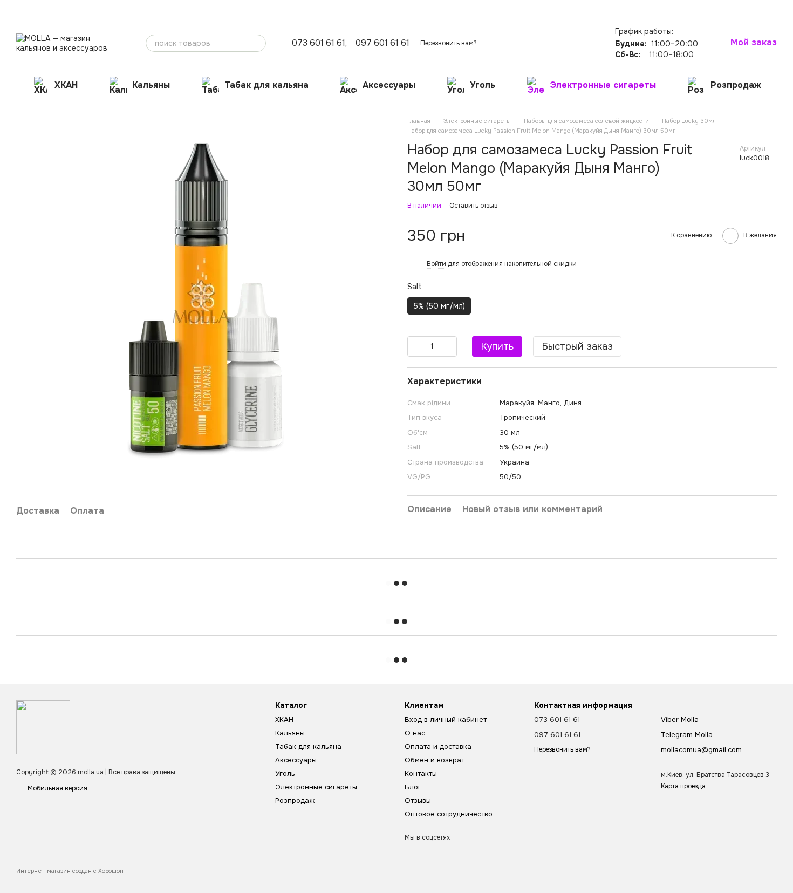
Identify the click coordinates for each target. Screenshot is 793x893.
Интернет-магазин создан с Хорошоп (70, 871)
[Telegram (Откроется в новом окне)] (585, 8)
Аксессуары (389, 85)
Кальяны (151, 85)
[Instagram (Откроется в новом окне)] (572, 8)
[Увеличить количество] (448, 346)
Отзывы (244, 8)
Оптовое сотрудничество (304, 8)
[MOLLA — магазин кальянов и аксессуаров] (43, 726)
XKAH (66, 85)
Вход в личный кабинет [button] (446, 719)
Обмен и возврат (137, 8)
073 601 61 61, (319, 43)
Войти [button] (436, 264)
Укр (605, 8)
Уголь (482, 85)
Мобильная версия (56, 788)
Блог (216, 8)
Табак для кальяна (266, 85)
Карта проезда (683, 786)
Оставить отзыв (473, 205)
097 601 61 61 (382, 43)
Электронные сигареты (603, 85)
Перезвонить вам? (448, 43)
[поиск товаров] (257, 43)
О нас (25, 8)
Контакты (186, 8)
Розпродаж (735, 85)
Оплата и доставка (72, 8)
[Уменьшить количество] (415, 346)
